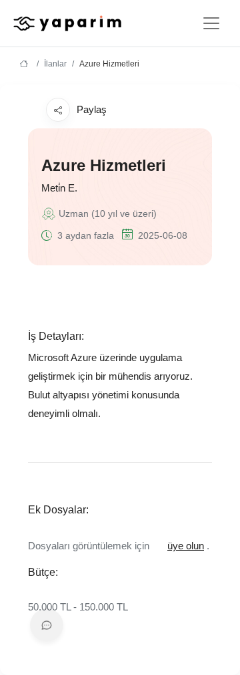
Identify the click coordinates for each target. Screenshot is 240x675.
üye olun (185, 545)
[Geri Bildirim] (46, 625)
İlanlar (55, 63)
